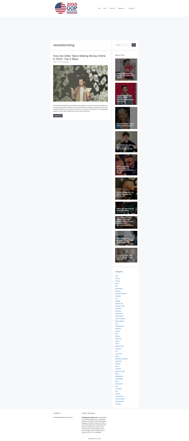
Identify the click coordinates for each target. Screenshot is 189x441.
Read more (58, 115)
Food (116, 323)
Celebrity (117, 301)
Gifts (116, 333)
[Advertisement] (94, 27)
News (104, 8)
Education (118, 311)
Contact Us (112, 8)
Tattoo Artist (119, 383)
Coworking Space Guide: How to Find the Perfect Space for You (125, 257)
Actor (116, 276)
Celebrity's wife (119, 306)
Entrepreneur (119, 313)
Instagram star (119, 346)
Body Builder (119, 288)
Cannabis (118, 296)
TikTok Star (118, 388)
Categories (121, 8)
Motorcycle (118, 361)
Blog (99, 8)
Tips (116, 391)
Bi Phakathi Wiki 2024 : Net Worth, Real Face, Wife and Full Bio (125, 194)
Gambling (118, 328)
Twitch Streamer (120, 398)
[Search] (134, 45)
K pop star (118, 348)
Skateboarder (119, 376)
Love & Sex (118, 353)
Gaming (117, 331)
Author (117, 283)
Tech (116, 386)
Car (116, 298)
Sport (116, 381)
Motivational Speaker (121, 358)
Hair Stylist (118, 338)
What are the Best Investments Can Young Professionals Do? (125, 240)
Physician (118, 368)
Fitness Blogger (119, 321)
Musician (117, 363)
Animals (117, 281)
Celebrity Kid (119, 303)
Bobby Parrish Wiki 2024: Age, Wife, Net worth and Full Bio (125, 75)
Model (117, 356)
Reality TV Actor (120, 371)
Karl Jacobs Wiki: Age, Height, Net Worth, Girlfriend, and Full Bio (124, 146)
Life (116, 351)
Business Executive (121, 293)
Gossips (117, 336)
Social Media (119, 378)
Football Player (119, 326)
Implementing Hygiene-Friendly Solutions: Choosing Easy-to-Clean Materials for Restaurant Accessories (125, 221)
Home (117, 343)
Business (117, 291)
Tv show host (119, 396)
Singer (117, 373)
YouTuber (118, 403)
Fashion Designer (120, 318)
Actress (117, 278)
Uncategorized (119, 401)
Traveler (117, 393)
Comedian (118, 308)
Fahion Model (119, 316)
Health (117, 341)
